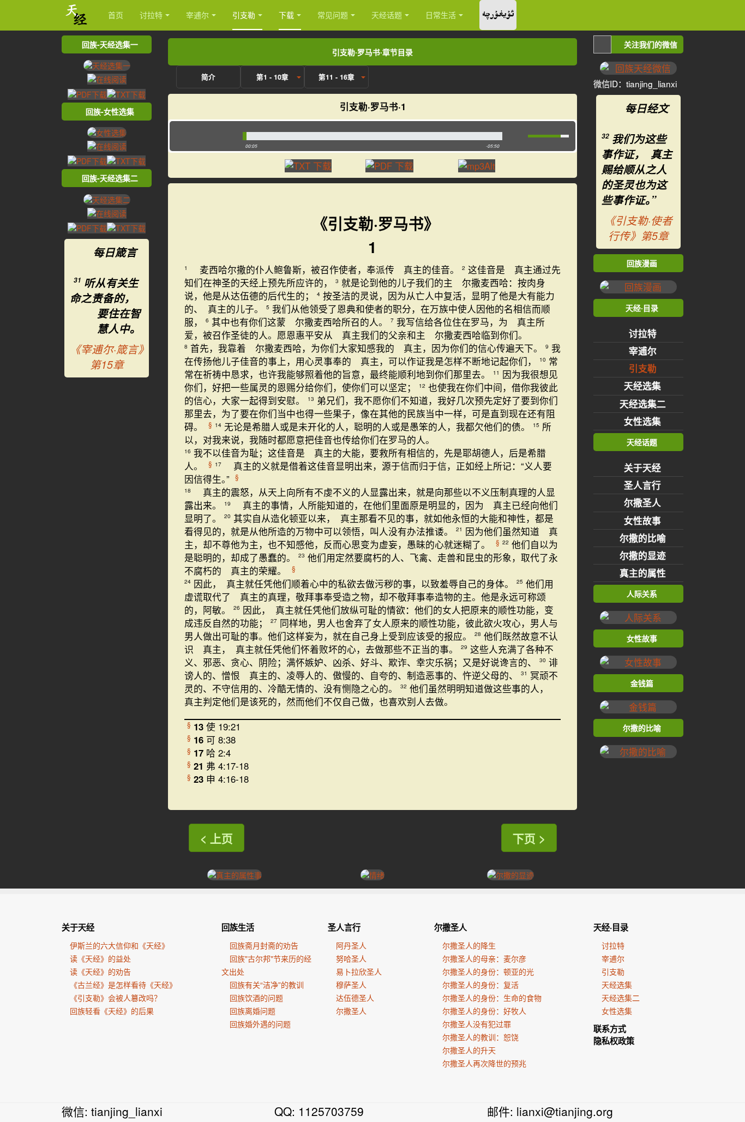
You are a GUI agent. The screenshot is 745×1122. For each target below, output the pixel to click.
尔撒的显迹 (643, 555)
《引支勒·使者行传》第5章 (638, 228)
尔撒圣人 (642, 502)
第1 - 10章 (272, 77)
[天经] (77, 15)
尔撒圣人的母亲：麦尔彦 (484, 958)
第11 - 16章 (337, 77)
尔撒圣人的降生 (469, 945)
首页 (115, 14)
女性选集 (642, 421)
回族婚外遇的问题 (260, 1023)
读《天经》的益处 (100, 958)
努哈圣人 (351, 958)
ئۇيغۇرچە (498, 15)
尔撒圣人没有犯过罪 (476, 1023)
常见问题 (332, 14)
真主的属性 (643, 572)
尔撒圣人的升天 (469, 1050)
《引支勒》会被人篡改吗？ (115, 997)
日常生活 (440, 14)
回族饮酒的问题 (256, 997)
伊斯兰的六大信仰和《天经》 (119, 945)
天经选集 (642, 385)
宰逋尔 (197, 14)
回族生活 (237, 927)
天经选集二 (643, 403)
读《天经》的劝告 (100, 971)
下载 (286, 14)
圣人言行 (642, 484)
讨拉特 (151, 14)
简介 (208, 77)
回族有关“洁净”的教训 (267, 984)
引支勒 (243, 14)
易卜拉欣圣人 (359, 971)
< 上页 (216, 838)
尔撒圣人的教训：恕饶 (480, 1036)
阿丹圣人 (351, 945)
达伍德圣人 (355, 997)
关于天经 (642, 467)
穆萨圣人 (351, 984)
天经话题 (386, 14)
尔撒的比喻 (643, 537)
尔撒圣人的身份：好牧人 (484, 1010)
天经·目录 (610, 927)
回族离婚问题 (252, 1010)
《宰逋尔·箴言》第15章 (106, 356)
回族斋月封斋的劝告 (264, 945)
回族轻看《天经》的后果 (112, 1010)
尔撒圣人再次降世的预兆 (484, 1063)
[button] (203, 136)
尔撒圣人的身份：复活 (480, 984)
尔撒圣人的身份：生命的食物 (492, 997)
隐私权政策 (613, 1041)
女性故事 (642, 520)
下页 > (529, 838)
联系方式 (609, 1029)
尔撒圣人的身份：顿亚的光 (488, 971)
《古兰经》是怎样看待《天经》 (123, 984)
